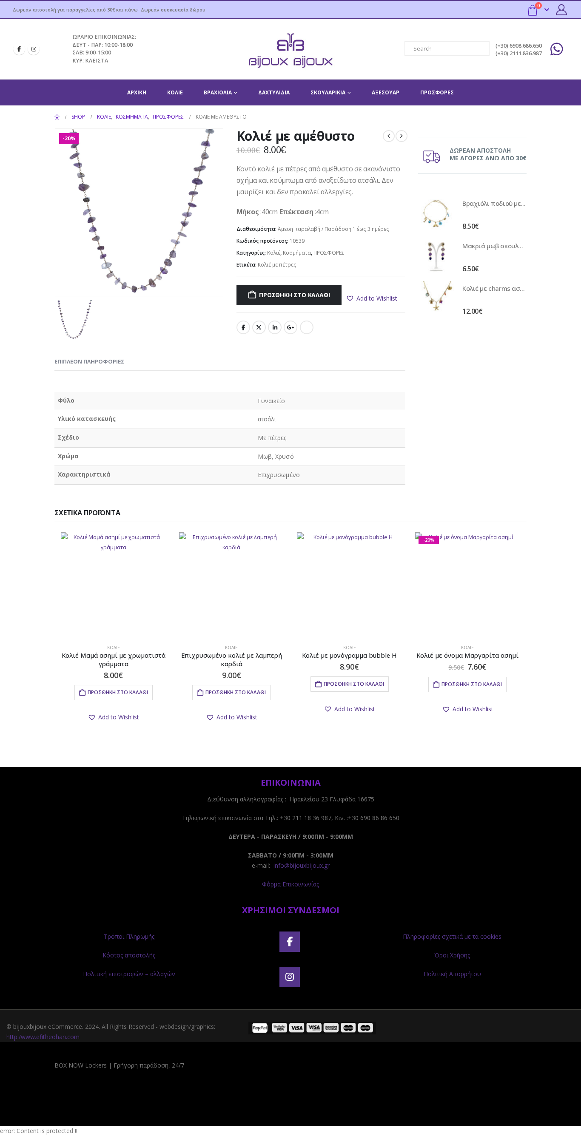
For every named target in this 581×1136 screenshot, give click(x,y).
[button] (371, 298)
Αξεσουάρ (385, 92)
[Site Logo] (290, 49)
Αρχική (136, 92)
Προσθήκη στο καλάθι (294, 295)
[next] (401, 136)
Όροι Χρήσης (452, 955)
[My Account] (561, 9)
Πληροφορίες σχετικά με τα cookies (452, 936)
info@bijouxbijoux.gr (301, 865)
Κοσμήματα (297, 252)
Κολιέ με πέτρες (277, 264)
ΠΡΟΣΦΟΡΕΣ (437, 92)
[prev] (389, 136)
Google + (290, 327)
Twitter (259, 327)
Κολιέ (175, 92)
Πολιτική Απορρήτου (452, 974)
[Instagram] (34, 49)
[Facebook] (19, 49)
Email (306, 327)
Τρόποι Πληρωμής (129, 936)
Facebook (243, 327)
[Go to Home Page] (57, 117)
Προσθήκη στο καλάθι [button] (118, 692)
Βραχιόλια (218, 92)
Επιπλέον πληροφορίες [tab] (89, 361)
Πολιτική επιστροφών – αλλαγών (129, 974)
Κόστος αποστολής (129, 955)
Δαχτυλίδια (274, 92)
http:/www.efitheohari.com (43, 1037)
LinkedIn (275, 327)
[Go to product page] (436, 214)
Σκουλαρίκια (327, 92)
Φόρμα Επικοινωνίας (290, 884)
